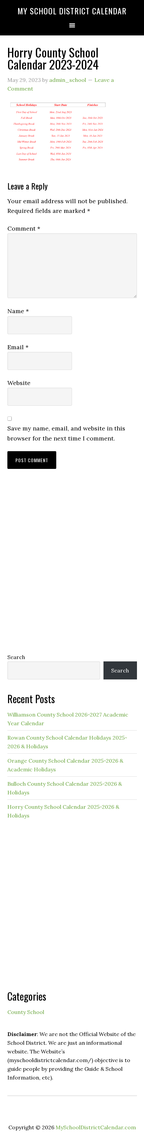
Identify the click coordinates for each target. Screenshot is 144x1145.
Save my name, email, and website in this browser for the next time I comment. (66, 433)
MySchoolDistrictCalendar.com (96, 1127)
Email (17, 347)
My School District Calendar (72, 11)
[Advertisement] (72, 567)
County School (25, 1012)
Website (18, 383)
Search (16, 657)
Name (18, 311)
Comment (23, 228)
